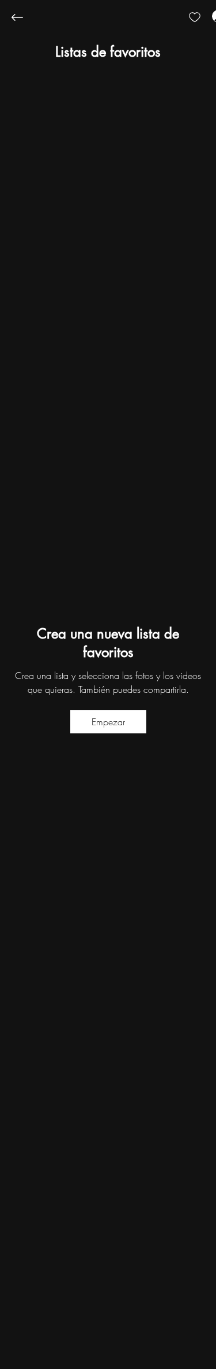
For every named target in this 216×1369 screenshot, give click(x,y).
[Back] (26, 17)
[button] (108, 52)
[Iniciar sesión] (208, 16)
